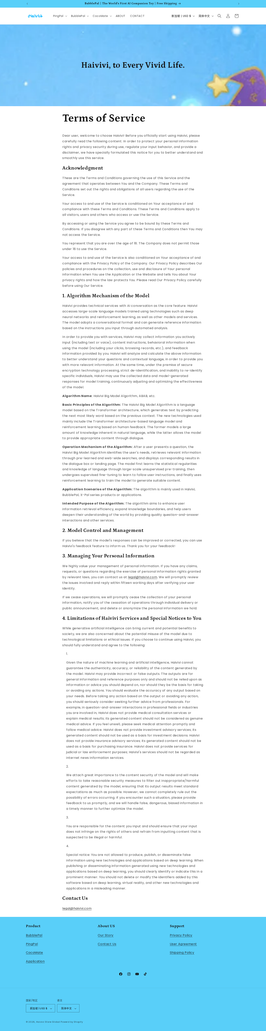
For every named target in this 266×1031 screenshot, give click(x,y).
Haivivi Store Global (48, 1022)
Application (35, 961)
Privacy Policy (181, 935)
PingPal (32, 944)
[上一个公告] (27, 3)
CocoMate (34, 952)
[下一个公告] (238, 3)
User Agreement (183, 944)
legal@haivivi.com (142, 577)
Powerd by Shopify (72, 1022)
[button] (60, 16)
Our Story (105, 935)
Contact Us (107, 944)
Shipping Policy (182, 952)
